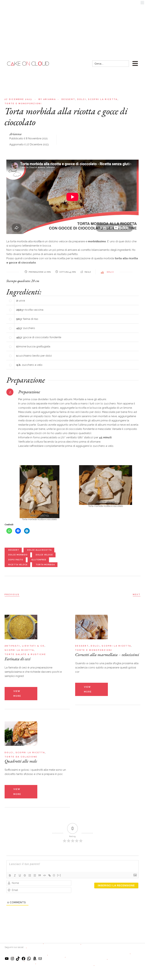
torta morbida (45, 565)
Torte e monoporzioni (23, 103)
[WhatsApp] (29, 959)
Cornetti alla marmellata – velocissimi (107, 654)
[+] (59, 875)
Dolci (81, 99)
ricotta (37, 241)
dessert (13, 550)
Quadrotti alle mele (21, 761)
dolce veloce (44, 555)
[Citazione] (39, 875)
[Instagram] (12, 959)
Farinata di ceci (17, 659)
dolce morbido (18, 555)
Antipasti (12, 646)
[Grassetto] (9, 875)
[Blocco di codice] (44, 875)
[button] (142, 3)
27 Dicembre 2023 (18, 99)
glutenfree (38, 560)
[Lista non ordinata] (34, 875)
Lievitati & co (33, 646)
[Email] (40, 959)
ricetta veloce (18, 565)
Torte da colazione (21, 757)
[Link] (49, 875)
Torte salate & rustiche (25, 654)
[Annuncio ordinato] (29, 875)
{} (54, 875)
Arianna (47, 99)
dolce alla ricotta (39, 550)
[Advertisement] (72, 26)
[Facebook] (23, 959)
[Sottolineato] (19, 875)
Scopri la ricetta (102, 99)
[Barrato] (24, 875)
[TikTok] (18, 959)
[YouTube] (7, 959)
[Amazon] (35, 959)
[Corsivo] (14, 875)
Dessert (68, 99)
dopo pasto (15, 560)
